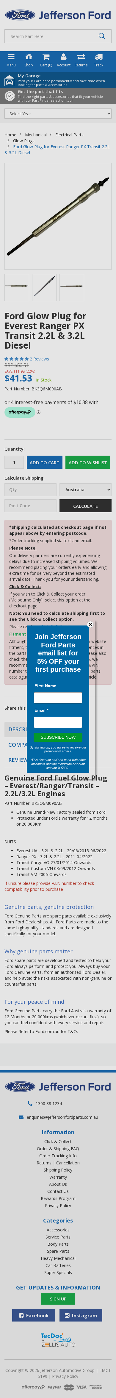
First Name (45, 685)
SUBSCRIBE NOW (58, 737)
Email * (41, 710)
